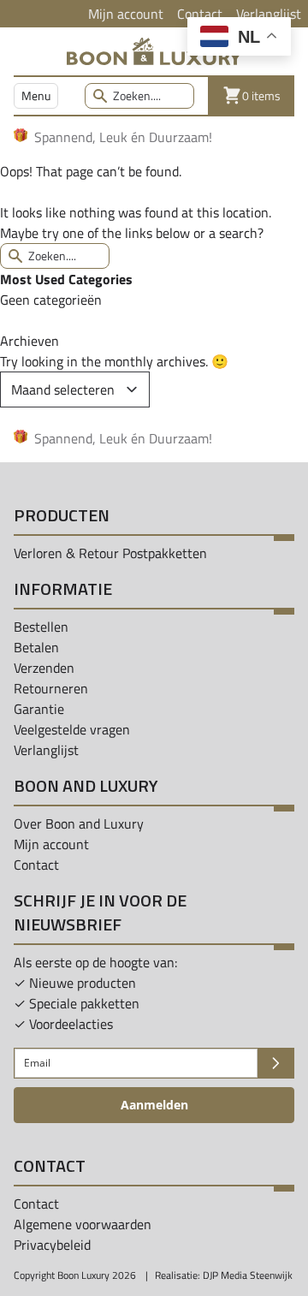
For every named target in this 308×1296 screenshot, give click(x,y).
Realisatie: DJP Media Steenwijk (224, 1275)
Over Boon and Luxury (79, 823)
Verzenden (44, 667)
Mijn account (125, 13)
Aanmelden (154, 1105)
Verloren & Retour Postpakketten (110, 553)
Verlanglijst (268, 13)
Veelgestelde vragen (72, 729)
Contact (199, 13)
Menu (35, 95)
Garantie (39, 709)
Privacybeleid (52, 1244)
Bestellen (41, 626)
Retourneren (51, 688)
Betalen (36, 647)
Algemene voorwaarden (82, 1224)
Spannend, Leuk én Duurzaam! (123, 137)
